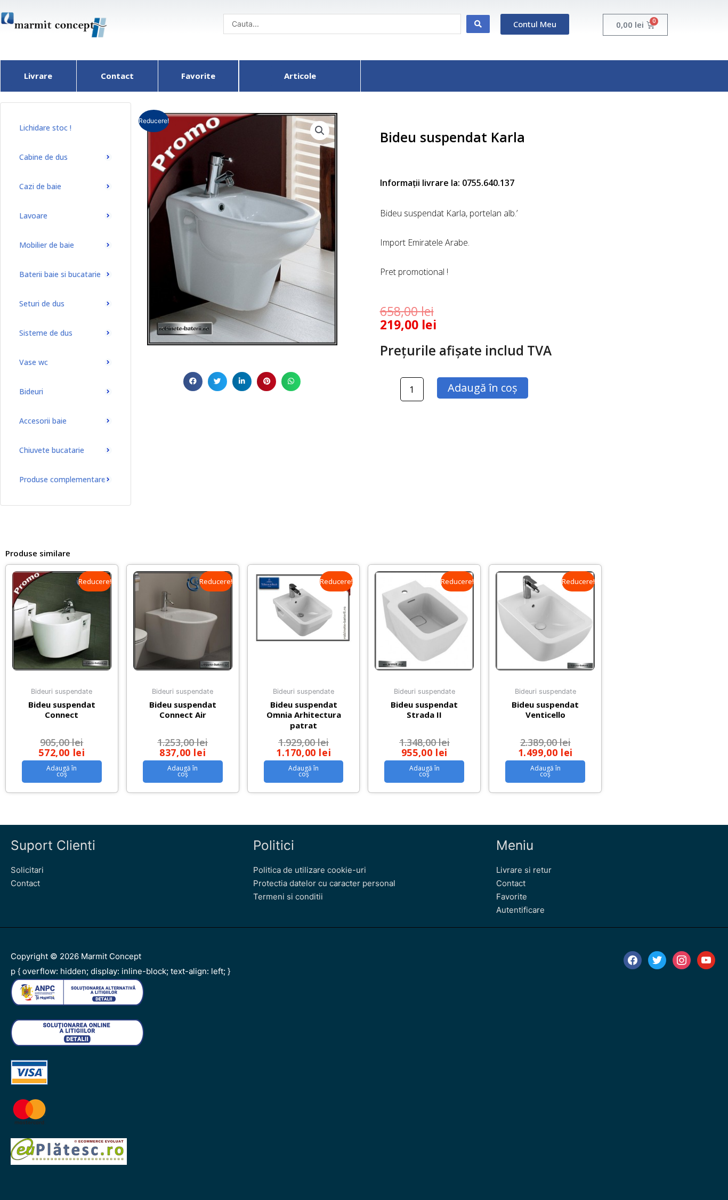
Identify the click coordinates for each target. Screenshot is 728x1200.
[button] (193, 381)
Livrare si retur (524, 870)
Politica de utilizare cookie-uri (309, 870)
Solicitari (27, 870)
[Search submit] (478, 24)
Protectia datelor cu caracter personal (324, 883)
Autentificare (520, 910)
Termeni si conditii (288, 896)
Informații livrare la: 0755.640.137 (447, 183)
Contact (25, 883)
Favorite (511, 896)
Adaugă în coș (482, 387)
